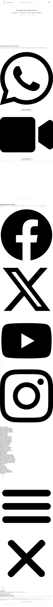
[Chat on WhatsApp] (26, 108)
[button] (26, 532)
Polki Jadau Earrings (44, 596)
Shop (23, 2)
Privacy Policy (3, 467)
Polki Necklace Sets (35, 596)
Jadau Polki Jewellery (22, 596)
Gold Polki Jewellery (17, 596)
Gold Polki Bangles (49, 596)
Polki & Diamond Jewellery (9, 2)
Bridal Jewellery (40, 596)
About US (2, 464)
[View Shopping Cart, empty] (49, 2)
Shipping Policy (3, 468)
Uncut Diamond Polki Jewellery (29, 596)
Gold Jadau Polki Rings (5, 597)
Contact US (2, 465)
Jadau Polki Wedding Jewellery (12, 597)
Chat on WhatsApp (26, 109)
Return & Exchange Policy (6, 470)
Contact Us (31, 2)
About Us (27, 2)
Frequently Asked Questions (6, 471)
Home (21, 2)
